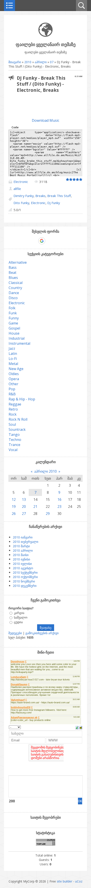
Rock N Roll (18, 419)
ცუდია (18, 622)
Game (13, 323)
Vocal (13, 449)
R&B (12, 394)
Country (15, 287)
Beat (12, 272)
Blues (13, 277)
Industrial (17, 338)
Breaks (40, 195)
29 (48, 513)
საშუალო (20, 617)
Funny (14, 318)
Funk (13, 313)
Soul (12, 424)
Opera (14, 378)
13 (24, 499)
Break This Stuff (59, 195)
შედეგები (15, 633)
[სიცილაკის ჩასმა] (80, 727)
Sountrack (17, 429)
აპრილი (41, 62)
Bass (13, 267)
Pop (12, 389)
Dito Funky (21, 203)
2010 (27, 62)
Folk (12, 308)
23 (59, 506)
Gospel (14, 328)
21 (35, 506)
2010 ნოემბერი (24, 581)
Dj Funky (53, 203)
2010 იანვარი (22, 537)
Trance (14, 444)
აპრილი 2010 (45, 471)
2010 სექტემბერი (25, 572)
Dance (14, 292)
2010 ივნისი (21, 559)
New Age (16, 368)
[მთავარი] (45, 35)
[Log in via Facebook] (34, 241)
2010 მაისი (20, 555)
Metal (13, 363)
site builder (64, 881)
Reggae (15, 404)
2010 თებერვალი (25, 542)
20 (24, 506)
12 (14, 499)
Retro (13, 409)
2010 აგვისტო (23, 568)
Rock (13, 414)
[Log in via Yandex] (64, 241)
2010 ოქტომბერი (25, 577)
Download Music (45, 120)
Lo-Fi (13, 358)
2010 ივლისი (22, 564)
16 (59, 499)
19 (14, 506)
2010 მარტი (21, 546)
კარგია (19, 613)
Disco (13, 297)
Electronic (20, 181)
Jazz (12, 348)
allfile (17, 188)
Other (13, 383)
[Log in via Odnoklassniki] (57, 241)
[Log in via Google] (41, 240)
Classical (16, 282)
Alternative (18, 262)
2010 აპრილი (23, 550)
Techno (15, 439)
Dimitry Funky (23, 195)
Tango (14, 434)
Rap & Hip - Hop (22, 399)
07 (51, 62)
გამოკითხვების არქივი (42, 633)
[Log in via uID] (26, 241)
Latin (13, 353)
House (14, 333)
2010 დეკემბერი (24, 586)
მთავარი (14, 62)
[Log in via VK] (49, 241)
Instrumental (19, 343)
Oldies (14, 373)
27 (24, 513)
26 (14, 513)
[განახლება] (77, 727)
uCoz (78, 881)
